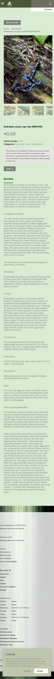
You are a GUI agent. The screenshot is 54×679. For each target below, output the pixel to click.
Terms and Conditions (7, 587)
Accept (40, 671)
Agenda (3, 577)
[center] (2, 3)
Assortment (4, 574)
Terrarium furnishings (7, 635)
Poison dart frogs (6, 645)
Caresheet (8, 182)
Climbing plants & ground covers (12, 641)
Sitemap (3, 590)
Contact (3, 583)
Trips (2, 580)
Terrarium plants (6, 632)
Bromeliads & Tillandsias (8, 638)
